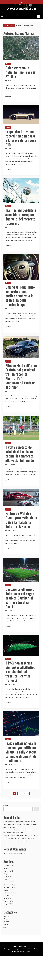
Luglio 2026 (8, 868)
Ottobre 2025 (9, 890)
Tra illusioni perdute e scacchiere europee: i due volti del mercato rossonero (21, 216)
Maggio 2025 (8, 904)
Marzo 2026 (8, 879)
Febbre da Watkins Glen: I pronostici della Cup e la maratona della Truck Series (21, 520)
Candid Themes (24, 952)
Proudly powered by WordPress (15, 949)
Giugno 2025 (8, 901)
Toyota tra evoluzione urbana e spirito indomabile (21, 835)
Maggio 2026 (8, 874)
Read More (8, 96)
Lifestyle (7, 916)
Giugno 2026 (8, 871)
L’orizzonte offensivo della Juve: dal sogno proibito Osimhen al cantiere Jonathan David (20, 597)
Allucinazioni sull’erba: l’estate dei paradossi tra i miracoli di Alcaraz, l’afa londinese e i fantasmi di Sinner (21, 376)
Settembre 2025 (10, 893)
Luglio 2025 (8, 898)
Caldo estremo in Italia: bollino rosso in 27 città (21, 72)
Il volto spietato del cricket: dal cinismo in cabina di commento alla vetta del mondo (21, 453)
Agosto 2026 (8, 865)
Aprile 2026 (8, 876)
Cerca (6, 806)
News (8, 64)
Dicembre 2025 (9, 885)
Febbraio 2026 (9, 882)
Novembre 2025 (9, 887)
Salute (6, 924)
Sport (8, 206)
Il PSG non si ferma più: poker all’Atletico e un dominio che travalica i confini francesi (20, 671)
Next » (26, 793)
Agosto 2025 (8, 896)
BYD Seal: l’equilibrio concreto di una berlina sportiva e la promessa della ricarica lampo (20, 295)
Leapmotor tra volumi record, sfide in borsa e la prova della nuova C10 (21, 138)
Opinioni (6, 922)
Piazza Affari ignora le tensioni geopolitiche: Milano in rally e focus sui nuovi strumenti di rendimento (21, 751)
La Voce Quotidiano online (21, 8)
